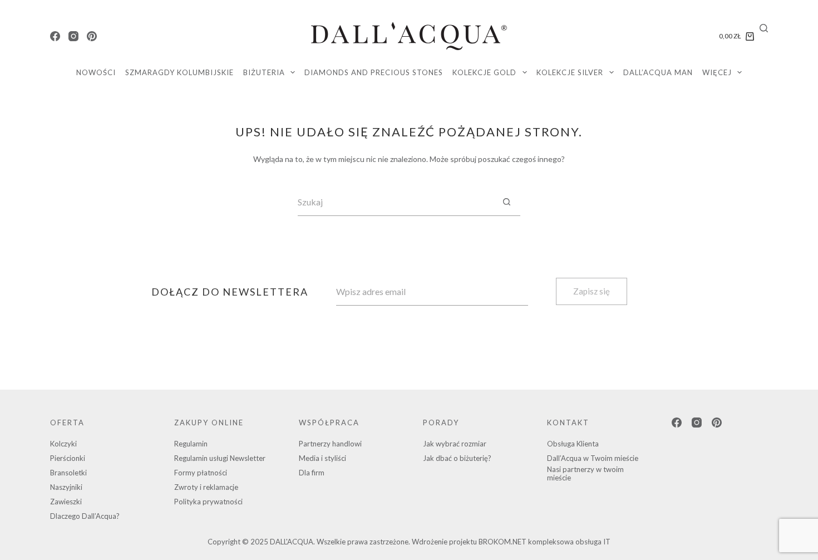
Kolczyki (63, 443)
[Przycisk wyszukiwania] (506, 202)
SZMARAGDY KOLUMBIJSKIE (179, 72)
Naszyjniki (66, 487)
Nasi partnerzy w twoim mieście (585, 474)
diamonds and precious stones (373, 72)
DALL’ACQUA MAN (658, 72)
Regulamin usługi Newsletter (219, 458)
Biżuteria (264, 72)
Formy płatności (200, 472)
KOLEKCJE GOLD (484, 72)
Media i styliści (322, 458)
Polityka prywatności (208, 501)
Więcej (717, 72)
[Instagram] (73, 36)
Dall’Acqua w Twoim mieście (592, 458)
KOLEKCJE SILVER (569, 72)
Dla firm (311, 472)
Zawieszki (66, 501)
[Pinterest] (92, 36)
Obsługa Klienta (573, 443)
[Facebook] (55, 36)
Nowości (96, 72)
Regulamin (191, 443)
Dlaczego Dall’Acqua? (85, 516)
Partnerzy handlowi (330, 443)
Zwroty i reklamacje (206, 487)
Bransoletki (68, 472)
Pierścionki (67, 458)
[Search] (764, 28)
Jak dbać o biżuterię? (457, 458)
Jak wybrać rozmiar (454, 443)
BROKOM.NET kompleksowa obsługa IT (544, 541)
